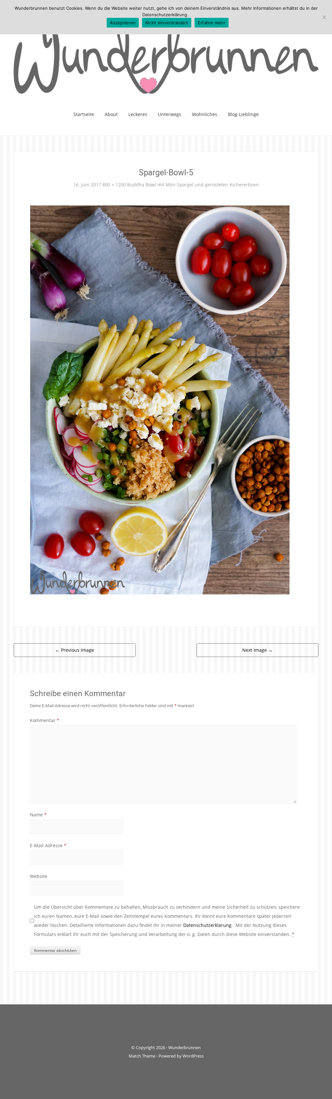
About (111, 114)
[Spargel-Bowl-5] (160, 399)
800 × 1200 (114, 184)
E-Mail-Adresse (48, 845)
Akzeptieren (123, 22)
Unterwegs (169, 114)
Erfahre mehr (211, 22)
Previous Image (74, 650)
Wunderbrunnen (184, 1047)
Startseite (83, 114)
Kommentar (44, 720)
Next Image (257, 650)
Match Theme (142, 1056)
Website (38, 876)
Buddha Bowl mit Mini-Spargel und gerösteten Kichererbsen (193, 184)
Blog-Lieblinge (243, 114)
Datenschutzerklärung (208, 925)
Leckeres (137, 114)
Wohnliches (204, 114)
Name (38, 815)
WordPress (193, 1056)
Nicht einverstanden (166, 22)
